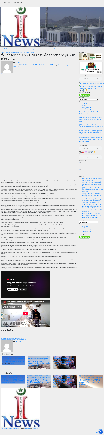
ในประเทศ (91, 375)
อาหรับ (29, 52)
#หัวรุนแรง (60, 65)
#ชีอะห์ (22, 65)
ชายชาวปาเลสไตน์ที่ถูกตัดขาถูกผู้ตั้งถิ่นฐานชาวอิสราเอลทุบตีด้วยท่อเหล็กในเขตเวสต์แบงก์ (39, 362)
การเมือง (59, 49)
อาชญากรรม (41, 49)
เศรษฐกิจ (53, 49)
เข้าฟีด (84, 105)
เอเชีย (32, 52)
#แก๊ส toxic (16, 67)
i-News (3, 52)
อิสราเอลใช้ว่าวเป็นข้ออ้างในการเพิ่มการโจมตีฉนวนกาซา (13, 360)
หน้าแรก (6, 48)
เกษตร (48, 49)
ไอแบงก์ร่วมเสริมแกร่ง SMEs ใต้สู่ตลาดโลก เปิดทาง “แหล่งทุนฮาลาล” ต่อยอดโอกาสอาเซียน (90, 132)
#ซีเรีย (26, 65)
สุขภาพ (35, 49)
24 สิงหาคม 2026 (6, 382)
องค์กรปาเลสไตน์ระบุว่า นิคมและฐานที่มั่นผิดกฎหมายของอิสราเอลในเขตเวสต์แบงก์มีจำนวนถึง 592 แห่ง (90, 139)
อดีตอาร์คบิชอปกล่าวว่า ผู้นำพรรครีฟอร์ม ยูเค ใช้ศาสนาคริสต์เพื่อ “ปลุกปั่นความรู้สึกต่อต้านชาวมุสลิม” (91, 215)
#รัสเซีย (40, 65)
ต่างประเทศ (16, 52)
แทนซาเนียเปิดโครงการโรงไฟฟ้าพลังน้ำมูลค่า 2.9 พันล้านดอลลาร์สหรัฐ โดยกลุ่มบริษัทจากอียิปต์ (92, 206)
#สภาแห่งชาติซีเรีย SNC (49, 65)
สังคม (23, 49)
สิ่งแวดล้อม (29, 49)
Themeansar (35, 428)
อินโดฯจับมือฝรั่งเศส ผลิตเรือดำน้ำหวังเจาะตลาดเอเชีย (12, 338)
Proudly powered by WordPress (10, 428)
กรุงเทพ (81, 375)
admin (17, 62)
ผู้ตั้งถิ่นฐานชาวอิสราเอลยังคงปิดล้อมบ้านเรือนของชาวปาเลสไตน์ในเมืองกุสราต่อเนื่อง (63, 362)
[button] (2, 48)
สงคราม (18, 49)
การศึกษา (12, 49)
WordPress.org (86, 109)
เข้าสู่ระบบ (85, 103)
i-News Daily (9, 52)
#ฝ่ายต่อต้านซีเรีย (33, 65)
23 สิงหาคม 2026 (84, 387)
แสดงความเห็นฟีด (87, 107)
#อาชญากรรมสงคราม (70, 65)
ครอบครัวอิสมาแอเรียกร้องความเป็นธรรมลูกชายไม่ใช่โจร (13, 339)
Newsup (27, 428)
